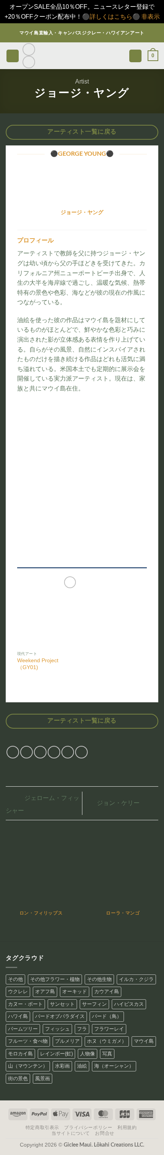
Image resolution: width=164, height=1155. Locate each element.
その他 (15, 979)
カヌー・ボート (25, 1004)
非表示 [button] (150, 16)
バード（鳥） (107, 1016)
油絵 (82, 1066)
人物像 (87, 1054)
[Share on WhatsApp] (12, 752)
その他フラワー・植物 (55, 979)
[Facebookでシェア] (26, 752)
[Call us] (29, 62)
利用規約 (127, 1127)
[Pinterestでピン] (67, 752)
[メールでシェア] (54, 752)
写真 (107, 1054)
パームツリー (23, 1029)
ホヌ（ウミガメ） (107, 1041)
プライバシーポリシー (88, 1127)
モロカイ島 (20, 1054)
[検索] (135, 56)
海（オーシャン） (114, 1066)
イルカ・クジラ (136, 979)
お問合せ (104, 1133)
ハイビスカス (129, 1004)
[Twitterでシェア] (40, 752)
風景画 (42, 1078)
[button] (12, 56)
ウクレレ (18, 991)
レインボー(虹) (56, 1054)
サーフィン (94, 1004)
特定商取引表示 (42, 1127)
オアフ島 (45, 991)
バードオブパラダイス (60, 1016)
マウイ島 (144, 1041)
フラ (82, 1029)
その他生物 (99, 979)
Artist (82, 81)
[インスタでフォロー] (29, 49)
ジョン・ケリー (119, 803)
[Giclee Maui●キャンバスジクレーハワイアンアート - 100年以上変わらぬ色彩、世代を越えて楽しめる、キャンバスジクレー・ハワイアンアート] (82, 56)
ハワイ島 (18, 1016)
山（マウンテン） (28, 1066)
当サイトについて (70, 1133)
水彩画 (62, 1066)
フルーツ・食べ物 (28, 1041)
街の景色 (18, 1078)
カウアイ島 (106, 991)
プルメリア (67, 1041)
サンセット (62, 1004)
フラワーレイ (109, 1029)
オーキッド (74, 991)
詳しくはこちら (111, 16)
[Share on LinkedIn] (81, 752)
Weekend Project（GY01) (37, 664)
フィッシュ (57, 1029)
